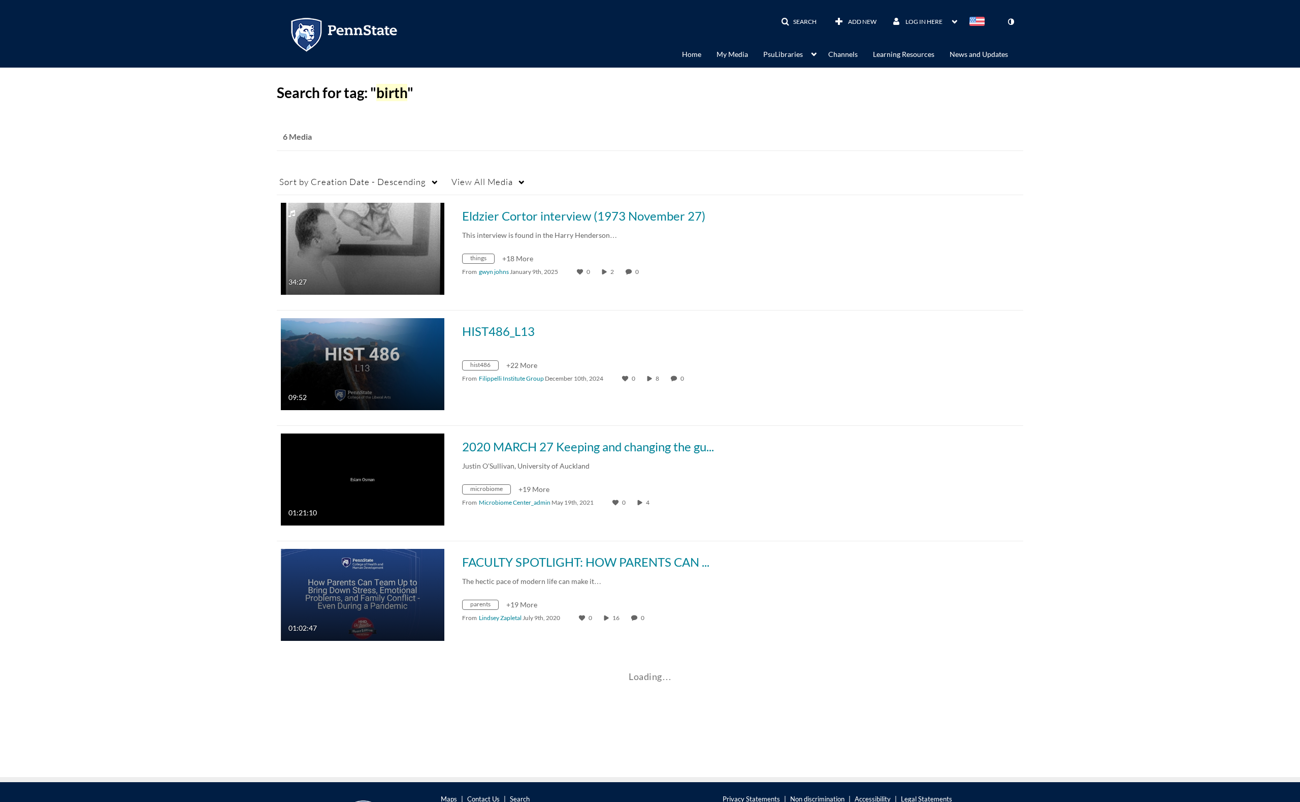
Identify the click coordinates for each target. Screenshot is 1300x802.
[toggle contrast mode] (1010, 22)
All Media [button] (482, 181)
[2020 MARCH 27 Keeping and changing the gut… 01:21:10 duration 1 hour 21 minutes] (362, 478)
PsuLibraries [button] (783, 54)
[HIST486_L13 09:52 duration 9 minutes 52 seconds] (362, 363)
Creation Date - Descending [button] (352, 181)
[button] (798, 22)
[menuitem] (699, 53)
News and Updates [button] (979, 54)
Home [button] (691, 54)
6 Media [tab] (297, 136)
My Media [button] (732, 54)
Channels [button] (843, 54)
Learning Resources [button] (903, 54)
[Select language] (979, 22)
